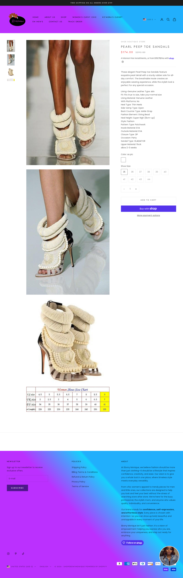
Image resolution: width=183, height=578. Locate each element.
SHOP (64, 17)
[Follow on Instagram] (8, 553)
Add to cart (148, 200)
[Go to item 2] (11, 60)
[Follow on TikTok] (23, 553)
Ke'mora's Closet (112, 17)
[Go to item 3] (11, 72)
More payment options (148, 215)
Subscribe (17, 488)
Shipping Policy (79, 467)
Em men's (38, 21)
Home (36, 17)
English (44, 566)
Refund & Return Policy (83, 476)
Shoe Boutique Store (133, 41)
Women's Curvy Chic (84, 17)
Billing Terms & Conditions (85, 472)
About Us (50, 17)
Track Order (75, 21)
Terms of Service (80, 486)
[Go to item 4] (11, 79)
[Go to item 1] (11, 46)
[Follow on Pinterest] (15, 553)
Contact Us (55, 21)
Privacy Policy (78, 481)
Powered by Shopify (96, 566)
